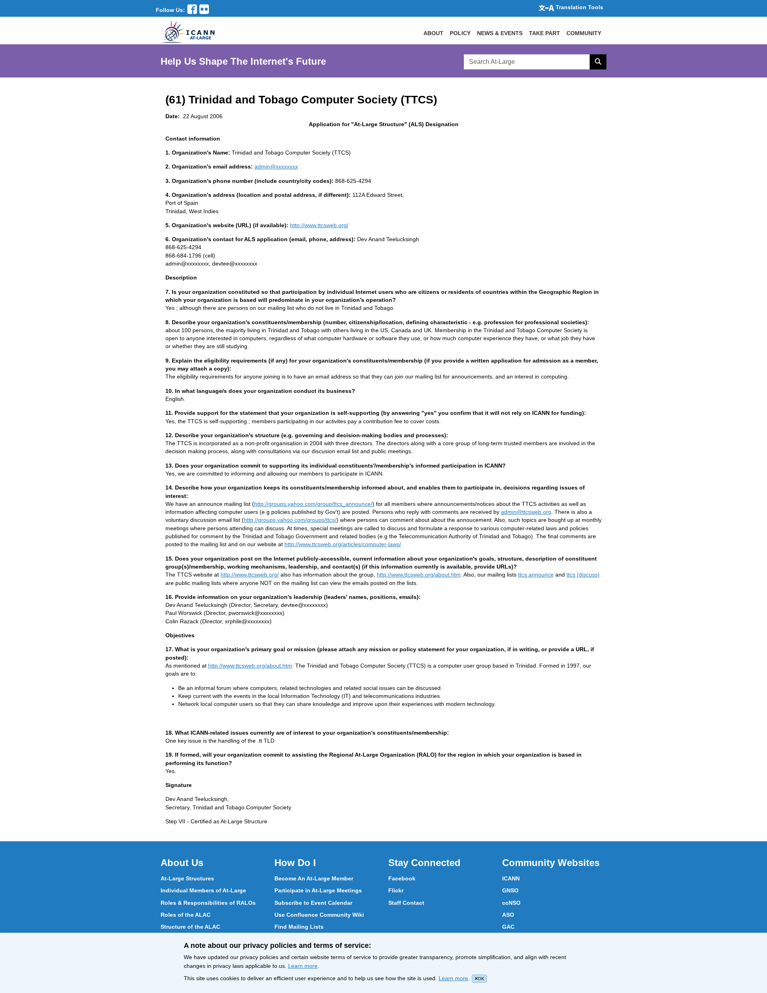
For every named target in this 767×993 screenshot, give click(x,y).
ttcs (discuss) (583, 574)
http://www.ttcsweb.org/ (319, 225)
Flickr (395, 890)
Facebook (401, 878)
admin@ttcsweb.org (526, 512)
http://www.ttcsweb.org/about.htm (419, 574)
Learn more (303, 966)
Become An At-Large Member (313, 878)
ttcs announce (536, 574)
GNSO (510, 890)
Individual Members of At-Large (203, 890)
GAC (508, 927)
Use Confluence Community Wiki (319, 915)
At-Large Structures (187, 878)
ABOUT (433, 33)
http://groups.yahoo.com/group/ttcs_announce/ (313, 504)
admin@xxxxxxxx (276, 166)
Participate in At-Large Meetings (318, 890)
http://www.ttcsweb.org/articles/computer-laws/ (342, 544)
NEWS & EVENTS (500, 33)
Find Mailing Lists (299, 927)
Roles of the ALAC (186, 915)
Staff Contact (406, 903)
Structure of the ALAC (190, 927)
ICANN (511, 878)
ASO (508, 915)
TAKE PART (544, 33)
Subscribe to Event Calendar (313, 903)
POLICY (460, 33)
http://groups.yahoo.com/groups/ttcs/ (290, 520)
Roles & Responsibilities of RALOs (208, 903)
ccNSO (511, 903)
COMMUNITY (583, 33)
